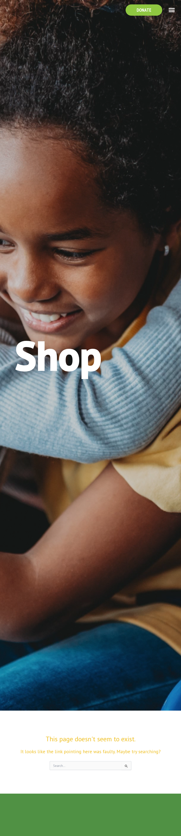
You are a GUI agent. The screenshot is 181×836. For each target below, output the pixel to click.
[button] (172, 10)
